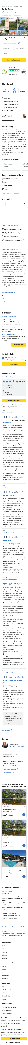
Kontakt (4, 999)
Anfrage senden (19, 344)
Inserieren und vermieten (9, 1007)
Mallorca (4, 952)
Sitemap (4, 958)
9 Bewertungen (13, 12)
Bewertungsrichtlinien (7, 407)
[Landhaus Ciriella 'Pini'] (14, 858)
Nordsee (4, 946)
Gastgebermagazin (7, 1010)
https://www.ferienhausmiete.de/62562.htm (14, 926)
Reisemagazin (6, 993)
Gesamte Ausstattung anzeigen (10, 193)
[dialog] (14, 1030)
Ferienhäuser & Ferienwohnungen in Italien (13, 896)
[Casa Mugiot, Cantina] (14, 828)
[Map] (14, 212)
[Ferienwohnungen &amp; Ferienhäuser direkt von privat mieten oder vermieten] (2, 2)
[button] (22, 2)
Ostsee (4, 949)
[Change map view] (3, 204)
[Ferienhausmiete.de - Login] (19, 2)
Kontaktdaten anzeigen (8, 120)
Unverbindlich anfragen (14, 60)
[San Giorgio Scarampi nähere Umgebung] (14, 26)
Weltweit (4, 955)
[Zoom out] (24, 206)
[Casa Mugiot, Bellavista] (14, 797)
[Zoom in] (24, 203)
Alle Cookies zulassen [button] (14, 1038)
